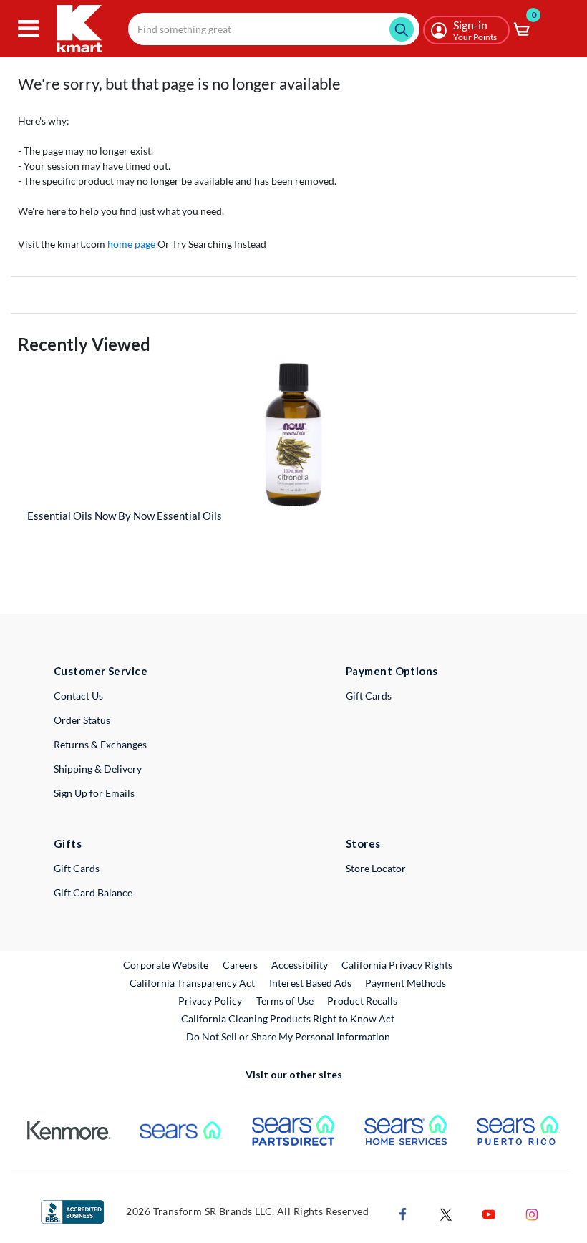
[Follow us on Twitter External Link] (446, 1213)
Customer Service (100, 670)
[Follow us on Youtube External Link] (489, 1213)
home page (131, 244)
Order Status (82, 720)
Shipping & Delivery (98, 769)
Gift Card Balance (93, 892)
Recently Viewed (84, 344)
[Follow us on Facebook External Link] (403, 1213)
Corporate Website (166, 964)
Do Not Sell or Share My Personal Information (288, 1036)
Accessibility (299, 965)
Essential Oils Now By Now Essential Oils (124, 515)
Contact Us (78, 696)
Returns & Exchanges (100, 744)
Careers (241, 964)
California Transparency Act (192, 983)
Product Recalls (363, 1000)
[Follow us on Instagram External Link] (532, 1213)
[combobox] (273, 29)
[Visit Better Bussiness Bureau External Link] (72, 1210)
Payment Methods (405, 983)
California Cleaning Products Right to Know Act (287, 1018)
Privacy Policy (210, 1001)
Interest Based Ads (310, 983)
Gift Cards (369, 696)
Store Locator (376, 868)
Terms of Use (285, 1001)
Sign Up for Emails (94, 793)
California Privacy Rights (396, 965)
